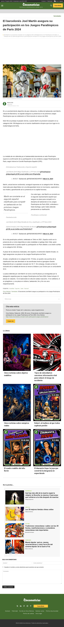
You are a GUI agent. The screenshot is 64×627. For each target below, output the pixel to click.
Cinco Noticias (6, 291)
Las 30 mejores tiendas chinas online (39, 509)
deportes (17, 288)
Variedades (57, 16)
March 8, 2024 (48, 179)
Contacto (43, 1)
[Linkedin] (20, 606)
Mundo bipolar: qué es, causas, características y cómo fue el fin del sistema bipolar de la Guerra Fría (39, 544)
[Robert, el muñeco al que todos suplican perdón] (47, 402)
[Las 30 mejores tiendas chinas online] (14, 514)
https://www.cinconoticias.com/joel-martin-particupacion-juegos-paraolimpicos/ (27, 317)
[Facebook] (37, 104)
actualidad (11, 288)
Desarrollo (28, 490)
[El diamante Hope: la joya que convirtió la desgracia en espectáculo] (47, 447)
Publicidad (49, 1)
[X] (33, 104)
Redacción (10, 102)
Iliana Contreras (29, 548)
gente (22, 288)
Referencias (8, 299)
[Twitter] (17, 606)
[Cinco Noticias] (32, 600)
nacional (26, 288)
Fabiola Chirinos (29, 511)
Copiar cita (10, 321)
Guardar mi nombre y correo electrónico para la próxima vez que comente (24, 567)
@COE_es (18, 174)
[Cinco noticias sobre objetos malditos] (17, 352)
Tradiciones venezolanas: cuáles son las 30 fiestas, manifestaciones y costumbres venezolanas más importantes (41, 528)
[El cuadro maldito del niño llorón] (17, 447)
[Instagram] (27, 606)
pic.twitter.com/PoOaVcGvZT (22, 229)
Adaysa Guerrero (29, 499)
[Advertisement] (32, 52)
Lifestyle (27, 507)
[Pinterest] (30, 606)
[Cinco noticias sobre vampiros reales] (17, 402)
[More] (49, 104)
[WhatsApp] (41, 104)
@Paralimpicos (45, 172)
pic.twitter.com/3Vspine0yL (31, 174)
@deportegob (10, 174)
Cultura (27, 523)
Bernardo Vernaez (29, 532)
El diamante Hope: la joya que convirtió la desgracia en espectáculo (46, 470)
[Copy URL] (45, 104)
